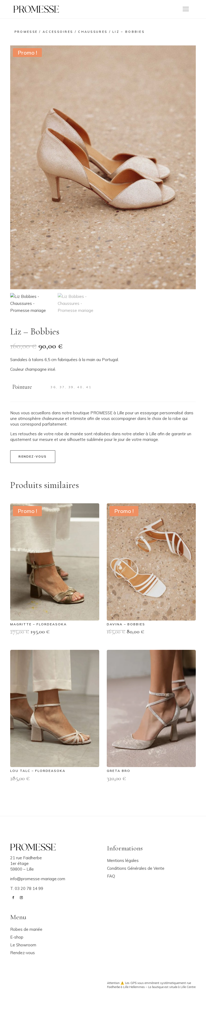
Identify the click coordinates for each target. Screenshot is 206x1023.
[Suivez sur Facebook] (13, 898)
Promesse (26, 32)
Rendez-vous (33, 456)
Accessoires (58, 32)
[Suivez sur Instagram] (21, 898)
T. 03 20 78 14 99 (26, 888)
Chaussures (92, 32)
